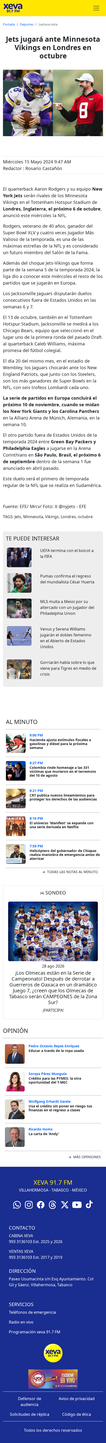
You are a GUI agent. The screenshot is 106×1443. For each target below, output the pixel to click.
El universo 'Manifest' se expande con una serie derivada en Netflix (61, 825)
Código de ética (76, 1414)
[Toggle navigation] (96, 8)
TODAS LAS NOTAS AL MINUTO (72, 871)
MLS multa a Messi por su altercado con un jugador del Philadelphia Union (67, 607)
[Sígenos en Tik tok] (89, 1204)
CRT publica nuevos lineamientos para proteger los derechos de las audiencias (63, 797)
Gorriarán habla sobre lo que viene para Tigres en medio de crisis (68, 668)
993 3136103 (20, 1241)
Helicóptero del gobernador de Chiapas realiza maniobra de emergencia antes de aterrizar (65, 854)
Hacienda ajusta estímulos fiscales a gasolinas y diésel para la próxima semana (60, 743)
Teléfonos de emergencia (32, 1312)
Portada (9, 24)
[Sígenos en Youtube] (77, 1204)
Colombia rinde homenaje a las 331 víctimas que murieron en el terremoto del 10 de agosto (63, 771)
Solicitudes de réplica (29, 1414)
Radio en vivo (21, 1322)
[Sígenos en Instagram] (29, 1204)
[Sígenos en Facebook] (41, 1204)
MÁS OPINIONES (86, 1156)
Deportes (27, 24)
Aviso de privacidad (77, 1398)
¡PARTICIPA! (53, 1010)
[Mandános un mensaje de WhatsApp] (17, 1204)
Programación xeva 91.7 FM (34, 1332)
